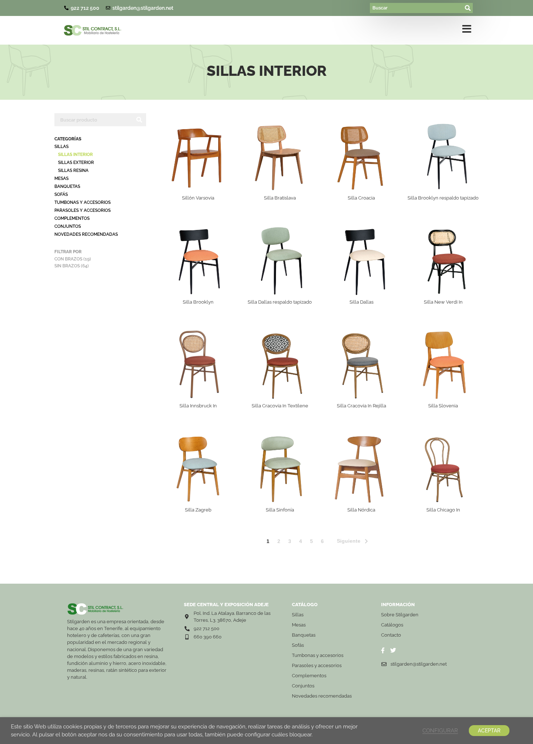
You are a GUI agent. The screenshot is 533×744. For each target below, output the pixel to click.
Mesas (61, 178)
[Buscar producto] (93, 119)
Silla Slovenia (443, 405)
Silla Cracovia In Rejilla (361, 405)
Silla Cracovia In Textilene (280, 405)
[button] (466, 30)
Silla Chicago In (443, 510)
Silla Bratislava (280, 198)
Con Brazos (68, 259)
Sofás (61, 194)
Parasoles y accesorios (82, 210)
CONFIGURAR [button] (440, 730)
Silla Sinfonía (280, 510)
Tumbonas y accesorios (82, 202)
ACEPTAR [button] (489, 730)
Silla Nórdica (361, 510)
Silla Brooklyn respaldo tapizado (443, 198)
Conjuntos (67, 226)
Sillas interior (75, 154)
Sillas (61, 146)
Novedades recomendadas (86, 234)
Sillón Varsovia (198, 198)
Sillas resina (73, 170)
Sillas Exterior (76, 162)
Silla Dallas (361, 302)
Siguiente (348, 541)
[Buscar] (416, 8)
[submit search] (468, 8)
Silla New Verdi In (443, 302)
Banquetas (67, 186)
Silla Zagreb (198, 510)
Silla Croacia (361, 198)
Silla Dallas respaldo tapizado (280, 302)
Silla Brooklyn (198, 302)
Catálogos (392, 625)
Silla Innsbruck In (198, 405)
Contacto (391, 635)
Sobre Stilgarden (399, 614)
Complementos (72, 218)
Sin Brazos (67, 265)
